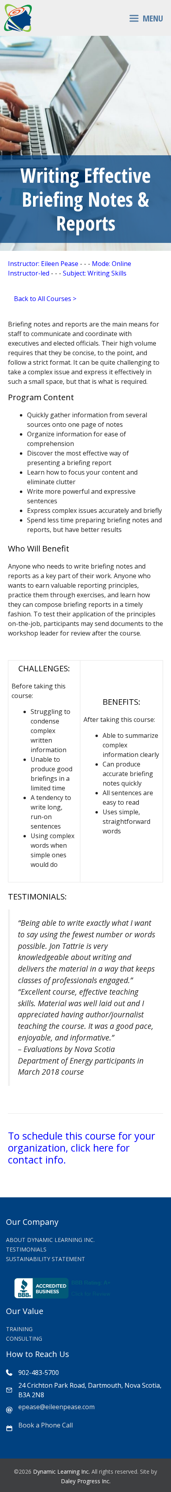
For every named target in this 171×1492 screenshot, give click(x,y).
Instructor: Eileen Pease (43, 263)
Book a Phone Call (45, 1425)
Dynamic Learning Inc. (61, 1471)
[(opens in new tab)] (63, 1296)
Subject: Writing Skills (94, 273)
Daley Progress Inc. (86, 1481)
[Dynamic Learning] (18, 18)
